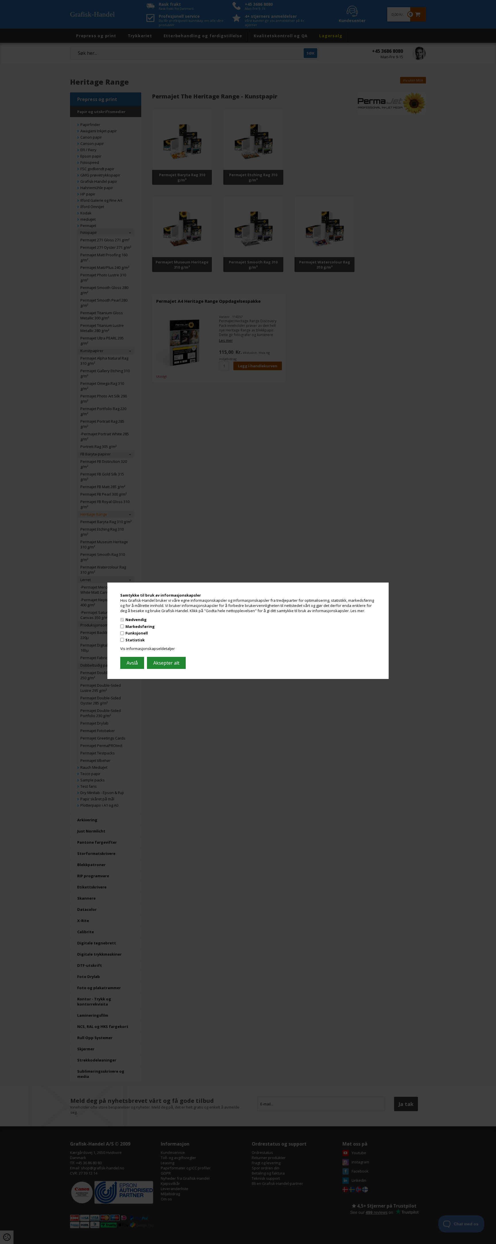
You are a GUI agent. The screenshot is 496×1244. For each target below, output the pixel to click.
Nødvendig (136, 619)
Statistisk (135, 640)
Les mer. (357, 610)
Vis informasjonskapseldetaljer (147, 648)
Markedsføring (140, 626)
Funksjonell (136, 633)
